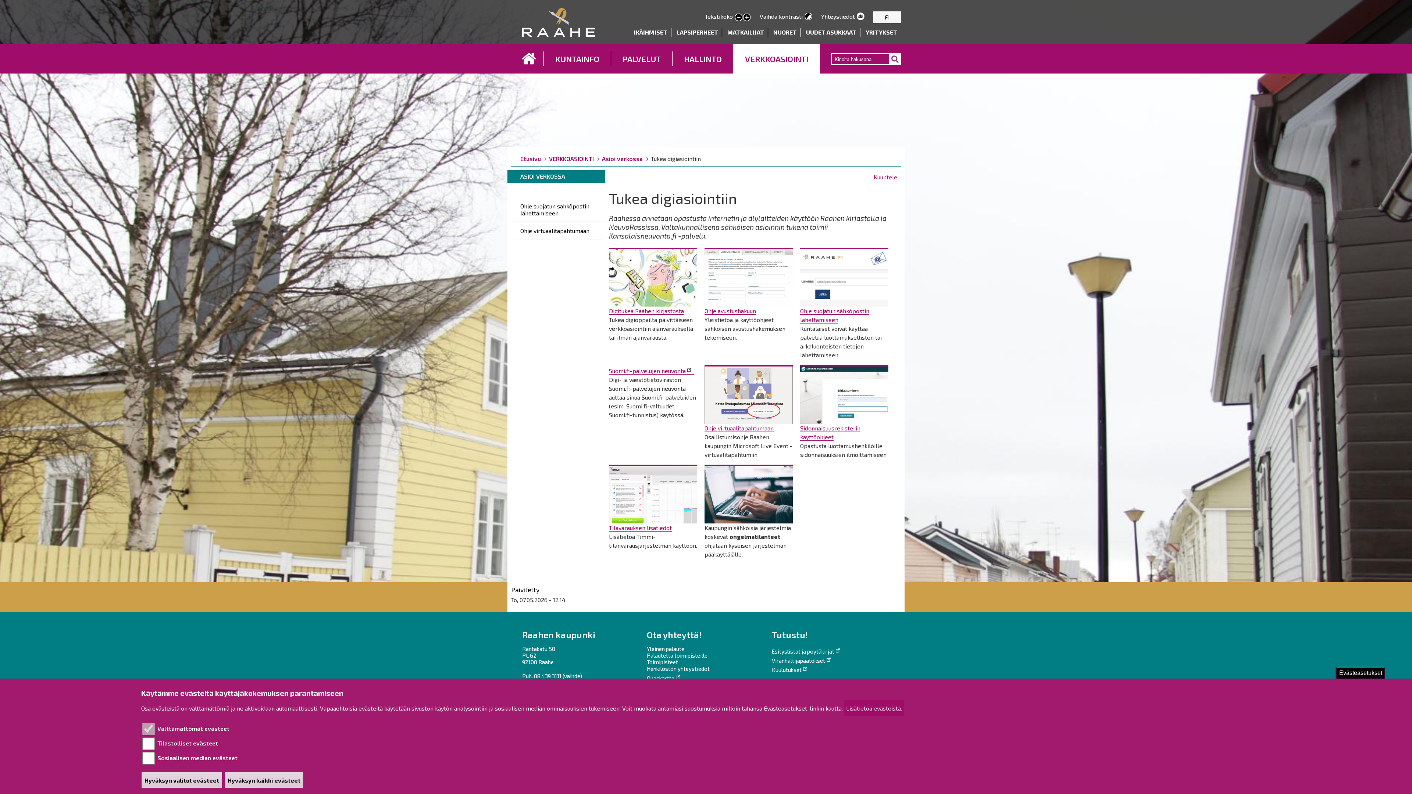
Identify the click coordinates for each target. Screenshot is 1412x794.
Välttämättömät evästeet (193, 728)
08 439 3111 (547, 676)
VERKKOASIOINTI (776, 59)
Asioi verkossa (622, 158)
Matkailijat (745, 32)
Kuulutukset (787, 669)
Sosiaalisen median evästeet (197, 757)
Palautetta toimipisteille (677, 655)
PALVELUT (642, 59)
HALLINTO (703, 59)
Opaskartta (660, 678)
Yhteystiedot (838, 16)
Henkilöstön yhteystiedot (678, 668)
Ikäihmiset (650, 32)
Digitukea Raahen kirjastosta (646, 310)
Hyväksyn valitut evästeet (182, 780)
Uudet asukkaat (831, 32)
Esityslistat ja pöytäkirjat (803, 651)
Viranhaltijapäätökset (798, 660)
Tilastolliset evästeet (187, 743)
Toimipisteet (662, 662)
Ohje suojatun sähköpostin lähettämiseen (554, 210)
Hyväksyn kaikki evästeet (264, 780)
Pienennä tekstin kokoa (739, 18)
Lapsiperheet (697, 32)
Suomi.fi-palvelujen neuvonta (647, 370)
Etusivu (529, 59)
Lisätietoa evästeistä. (874, 708)
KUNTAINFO (577, 59)
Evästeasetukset (1360, 673)
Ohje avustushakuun (730, 310)
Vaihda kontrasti (781, 16)
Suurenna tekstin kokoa (747, 18)
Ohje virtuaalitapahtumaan (554, 230)
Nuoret (785, 32)
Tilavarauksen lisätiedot (640, 527)
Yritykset (881, 32)
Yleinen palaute (665, 648)
